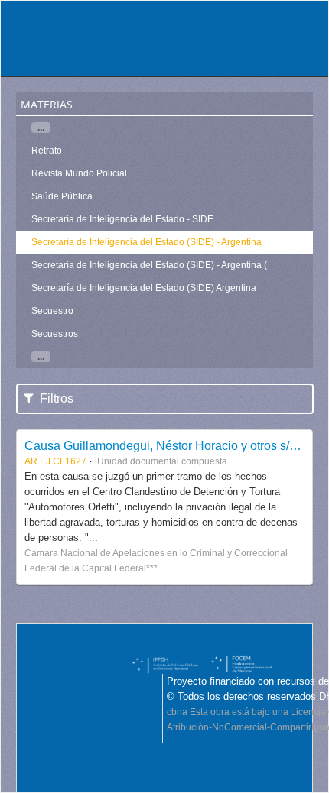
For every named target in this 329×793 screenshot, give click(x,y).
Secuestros (54, 334)
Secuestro (52, 311)
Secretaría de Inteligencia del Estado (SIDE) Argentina (143, 288)
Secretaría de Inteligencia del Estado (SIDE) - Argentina (146, 242)
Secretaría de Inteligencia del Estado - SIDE (122, 219)
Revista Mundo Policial (79, 173)
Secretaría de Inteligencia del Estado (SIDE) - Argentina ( (149, 265)
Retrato (46, 150)
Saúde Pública (62, 196)
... (40, 127)
